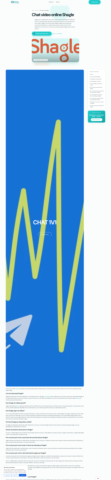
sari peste (77, 398)
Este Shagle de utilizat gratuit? (96, 79)
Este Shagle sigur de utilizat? (95, 81)
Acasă (33, 10)
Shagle (7, 388)
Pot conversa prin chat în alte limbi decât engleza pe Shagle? (96, 99)
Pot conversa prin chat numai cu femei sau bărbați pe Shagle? (96, 95)
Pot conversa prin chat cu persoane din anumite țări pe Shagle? (97, 91)
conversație (47, 396)
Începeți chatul (94, 2)
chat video (18, 388)
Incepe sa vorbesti (96, 119)
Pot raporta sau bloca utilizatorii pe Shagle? (97, 106)
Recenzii (36, 10)
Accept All (23, 475)
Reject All (15, 475)
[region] (15, 472)
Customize (7, 475)
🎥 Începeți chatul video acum (41, 33)
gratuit (17, 406)
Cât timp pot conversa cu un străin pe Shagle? (96, 102)
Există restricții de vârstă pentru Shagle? (96, 88)
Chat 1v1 (91, 74)
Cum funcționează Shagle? (95, 76)
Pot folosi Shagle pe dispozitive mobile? (96, 84)
